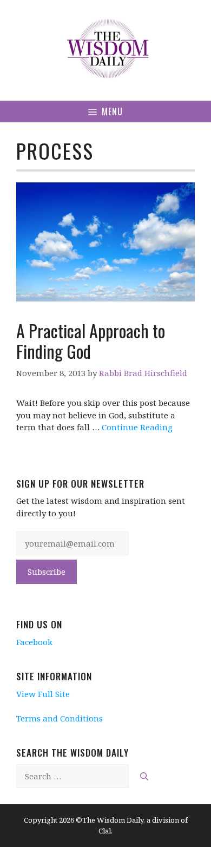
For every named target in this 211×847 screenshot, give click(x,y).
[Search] (144, 776)
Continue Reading (137, 427)
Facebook (34, 641)
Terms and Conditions (59, 718)
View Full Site (43, 693)
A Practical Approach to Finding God (90, 341)
